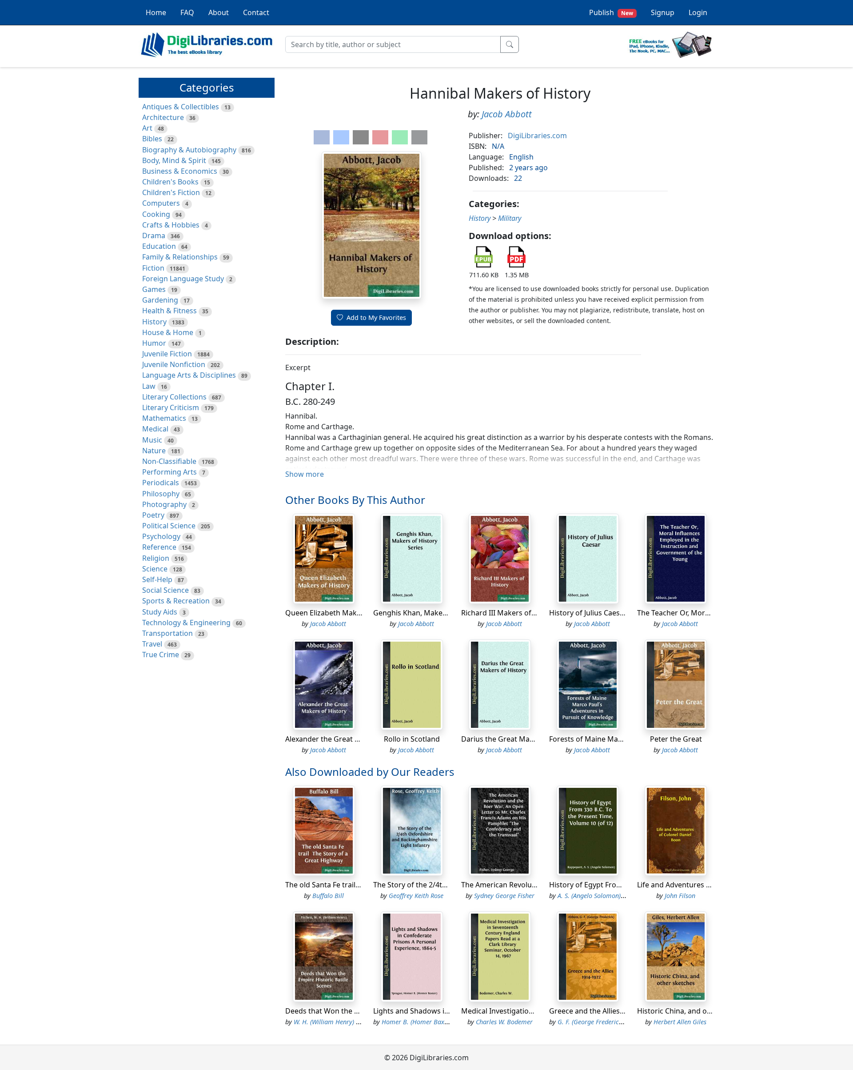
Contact (256, 12)
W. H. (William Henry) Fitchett (335, 1022)
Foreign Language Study (183, 278)
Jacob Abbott (507, 114)
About (218, 12)
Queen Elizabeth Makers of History (344, 613)
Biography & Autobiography (189, 150)
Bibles (152, 139)
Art (147, 128)
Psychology (161, 536)
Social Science (165, 590)
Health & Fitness (169, 310)
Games (154, 289)
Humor (154, 343)
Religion (155, 558)
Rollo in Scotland (412, 739)
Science (154, 569)
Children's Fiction (171, 192)
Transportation (167, 633)
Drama (153, 235)
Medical (155, 429)
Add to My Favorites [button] (376, 317)
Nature (154, 450)
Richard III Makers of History (509, 613)
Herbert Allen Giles (680, 1022)
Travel (152, 644)
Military (509, 218)
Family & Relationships (180, 257)
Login (698, 12)
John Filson (680, 895)
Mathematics (164, 418)
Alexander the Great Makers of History (350, 739)
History (154, 322)
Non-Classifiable (169, 461)
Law (148, 386)
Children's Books (170, 182)
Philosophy (160, 494)
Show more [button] (304, 474)
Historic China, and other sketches (695, 1011)
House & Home (167, 332)
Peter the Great (676, 739)
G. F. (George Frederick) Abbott (601, 1022)
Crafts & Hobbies (170, 225)
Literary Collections (174, 397)
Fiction (153, 268)
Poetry (153, 515)
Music (152, 440)
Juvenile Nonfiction (173, 364)
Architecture (163, 117)
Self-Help (157, 579)
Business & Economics (179, 171)
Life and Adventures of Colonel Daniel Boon (710, 885)
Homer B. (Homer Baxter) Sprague (430, 1022)
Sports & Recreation (176, 601)
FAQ (187, 12)
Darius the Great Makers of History (520, 739)
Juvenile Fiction (167, 354)
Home (156, 12)
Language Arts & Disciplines (189, 375)
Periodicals (160, 482)
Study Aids (159, 612)
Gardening (160, 300)
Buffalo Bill (328, 895)
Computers (161, 203)
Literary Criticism (170, 407)
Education (159, 246)
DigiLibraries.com (537, 135)
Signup (662, 12)
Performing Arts (169, 472)
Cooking (156, 214)
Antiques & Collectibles (180, 107)
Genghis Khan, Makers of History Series (439, 613)
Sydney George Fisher (504, 895)
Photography (164, 504)
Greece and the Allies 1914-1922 (602, 1011)
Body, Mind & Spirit (174, 160)
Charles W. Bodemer (504, 1022)
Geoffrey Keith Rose (416, 895)
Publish (611, 12)
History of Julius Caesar (588, 613)
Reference (159, 547)
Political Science (168, 526)
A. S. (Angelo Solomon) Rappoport (605, 895)
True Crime (160, 654)
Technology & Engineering (186, 622)
